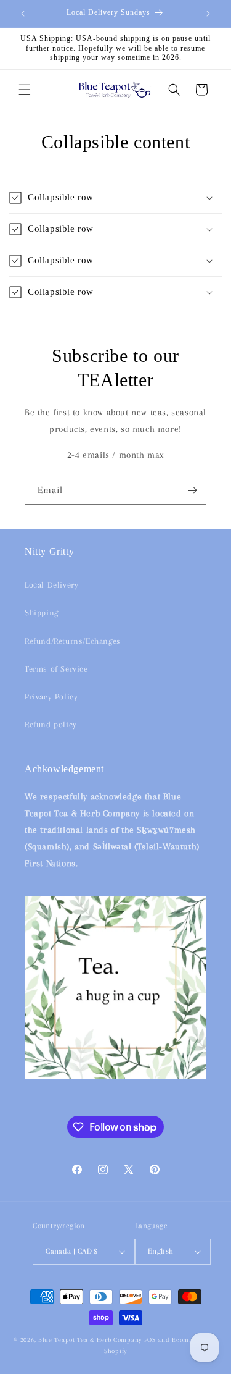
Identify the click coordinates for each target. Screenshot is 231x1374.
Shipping (42, 612)
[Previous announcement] (22, 13)
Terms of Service (56, 668)
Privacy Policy (51, 696)
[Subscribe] (192, 490)
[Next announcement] (208, 13)
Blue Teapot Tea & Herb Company (90, 1340)
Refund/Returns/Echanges (73, 641)
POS (150, 1340)
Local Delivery (51, 584)
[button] (24, 89)
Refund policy (51, 724)
